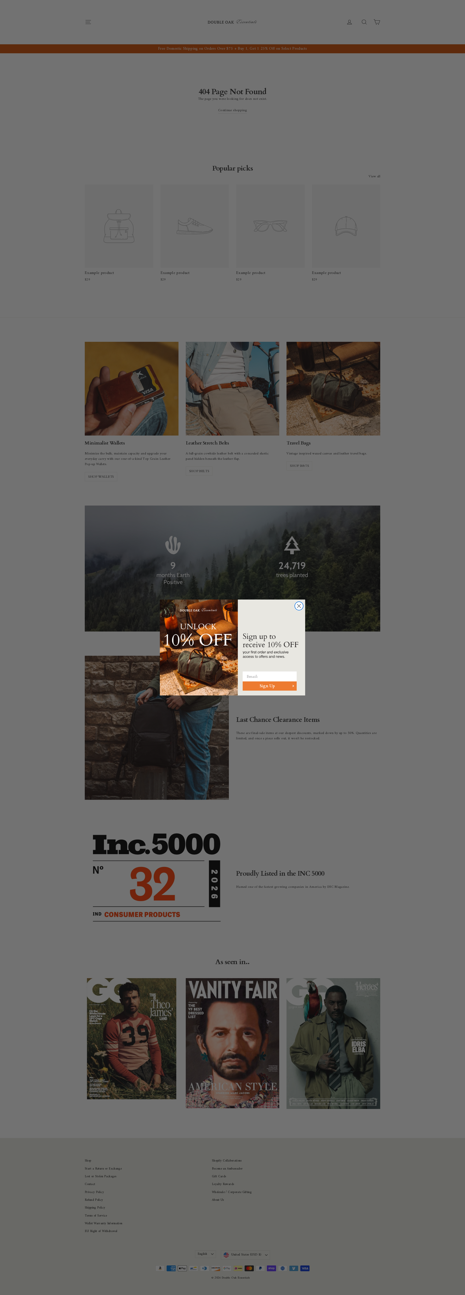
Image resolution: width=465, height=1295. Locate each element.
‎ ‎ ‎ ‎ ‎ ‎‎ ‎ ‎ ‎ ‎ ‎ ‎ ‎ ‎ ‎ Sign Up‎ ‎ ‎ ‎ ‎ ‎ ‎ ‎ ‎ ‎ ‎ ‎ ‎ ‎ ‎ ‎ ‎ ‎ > (269, 686)
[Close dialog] (299, 606)
